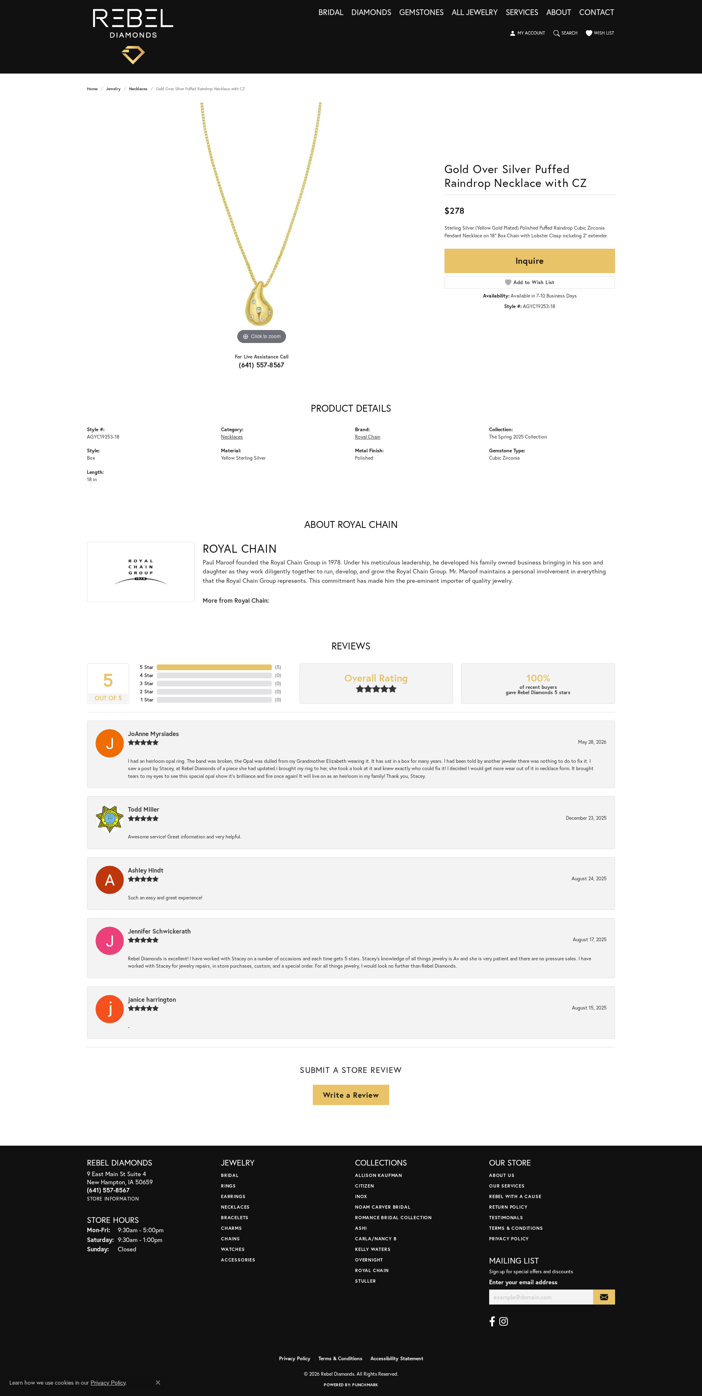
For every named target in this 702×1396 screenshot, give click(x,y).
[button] (527, 33)
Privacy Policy (509, 1238)
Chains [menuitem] (230, 1238)
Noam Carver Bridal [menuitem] (382, 1207)
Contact (596, 12)
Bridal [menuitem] (230, 1175)
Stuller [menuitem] (365, 1281)
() (278, 667)
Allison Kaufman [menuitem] (378, 1175)
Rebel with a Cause (515, 1196)
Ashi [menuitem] (361, 1228)
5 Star (147, 667)
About (558, 12)
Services (522, 12)
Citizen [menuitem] (364, 1186)
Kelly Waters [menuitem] (373, 1249)
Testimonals (506, 1217)
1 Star (147, 700)
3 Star (147, 683)
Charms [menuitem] (231, 1228)
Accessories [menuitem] (238, 1260)
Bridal (330, 12)
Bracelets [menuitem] (235, 1217)
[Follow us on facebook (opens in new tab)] (492, 1322)
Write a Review (351, 1095)
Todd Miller (143, 809)
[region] (262, 224)
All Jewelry (475, 12)
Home (92, 88)
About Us (501, 1175)
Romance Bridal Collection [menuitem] (393, 1217)
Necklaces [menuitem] (235, 1207)
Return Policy (508, 1207)
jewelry (113, 88)
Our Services (507, 1186)
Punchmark (365, 1384)
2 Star (147, 691)
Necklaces (138, 88)
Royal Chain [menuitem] (372, 1270)
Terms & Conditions (516, 1228)
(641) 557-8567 (261, 364)
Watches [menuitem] (233, 1249)
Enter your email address (523, 1282)
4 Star (147, 675)
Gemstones (421, 12)
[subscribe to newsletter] (604, 1297)
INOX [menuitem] (361, 1196)
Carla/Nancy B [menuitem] (375, 1238)
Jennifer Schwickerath (159, 931)
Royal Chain (367, 436)
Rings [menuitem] (228, 1186)
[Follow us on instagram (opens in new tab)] (503, 1322)
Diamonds (371, 12)
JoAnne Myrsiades (153, 733)
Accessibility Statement (396, 1358)
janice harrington (152, 999)
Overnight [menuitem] (369, 1260)
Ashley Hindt (145, 870)
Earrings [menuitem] (233, 1196)
